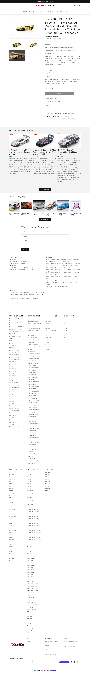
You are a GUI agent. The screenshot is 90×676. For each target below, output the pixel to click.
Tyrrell (10, 532)
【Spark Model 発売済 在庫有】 (34, 323)
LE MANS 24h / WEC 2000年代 (34, 528)
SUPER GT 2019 (30, 574)
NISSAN (65, 323)
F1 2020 (29, 486)
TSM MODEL (48, 344)
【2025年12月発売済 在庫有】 (33, 395)
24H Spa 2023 (30, 600)
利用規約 (45, 672)
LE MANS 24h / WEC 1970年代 (34, 535)
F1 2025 (29, 474)
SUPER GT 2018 (30, 576)
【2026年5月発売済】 (32, 374)
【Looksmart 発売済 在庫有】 (33, 328)
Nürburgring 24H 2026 (32, 604)
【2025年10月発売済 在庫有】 (33, 405)
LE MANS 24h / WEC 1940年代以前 (35, 541)
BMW (10, 486)
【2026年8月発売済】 (32, 360)
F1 (27, 472)
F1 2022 (29, 481)
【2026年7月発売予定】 (14, 366)
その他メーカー (48, 349)
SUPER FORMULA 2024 (32, 586)
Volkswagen (11, 537)
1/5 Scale (47, 490)
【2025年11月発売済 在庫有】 (33, 400)
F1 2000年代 (30, 490)
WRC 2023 (29, 553)
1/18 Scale (47, 483)
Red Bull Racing (12, 530)
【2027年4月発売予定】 (14, 345)
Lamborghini (12, 504)
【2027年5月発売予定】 (14, 343)
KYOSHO (47, 342)
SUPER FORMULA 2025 (32, 583)
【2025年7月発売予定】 (14, 394)
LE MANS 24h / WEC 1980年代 (34, 532)
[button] (22, 9)
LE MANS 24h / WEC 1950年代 (34, 539)
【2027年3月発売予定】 (14, 347)
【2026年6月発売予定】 (14, 368)
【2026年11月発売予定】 (14, 357)
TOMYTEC (47, 328)
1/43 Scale (47, 476)
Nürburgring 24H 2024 (32, 609)
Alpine (10, 476)
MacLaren (11, 514)
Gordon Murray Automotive (15, 555)
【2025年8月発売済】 (32, 416)
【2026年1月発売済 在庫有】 (33, 391)
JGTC (28, 579)
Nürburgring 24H (31, 602)
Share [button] (47, 105)
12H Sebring (30, 628)
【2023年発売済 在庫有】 (32, 456)
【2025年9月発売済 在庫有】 (33, 409)
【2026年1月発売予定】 (14, 380)
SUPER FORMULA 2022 (32, 590)
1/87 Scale (47, 472)
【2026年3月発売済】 (32, 384)
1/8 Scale (47, 488)
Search (28, 641)
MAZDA (65, 330)
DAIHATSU (66, 337)
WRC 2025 (29, 548)
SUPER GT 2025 (31, 560)
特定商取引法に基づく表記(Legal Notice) (52, 644)
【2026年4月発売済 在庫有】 (63, 214)
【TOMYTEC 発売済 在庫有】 (33, 346)
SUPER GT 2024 (31, 562)
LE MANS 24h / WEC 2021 (33, 521)
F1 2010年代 (30, 488)
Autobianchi (11, 539)
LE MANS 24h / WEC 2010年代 (34, 525)
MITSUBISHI (66, 332)
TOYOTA (66, 321)
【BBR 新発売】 (30, 349)
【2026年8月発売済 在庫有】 (14, 214)
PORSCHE (11, 523)
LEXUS (65, 319)
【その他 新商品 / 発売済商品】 (34, 353)
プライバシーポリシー (39, 672)
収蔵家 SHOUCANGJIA (50, 339)
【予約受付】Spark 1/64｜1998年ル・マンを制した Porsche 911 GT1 (20, 152)
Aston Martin (12, 479)
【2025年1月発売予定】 (14, 405)
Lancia (10, 507)
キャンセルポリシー (68, 672)
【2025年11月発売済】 (32, 402)
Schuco (47, 323)
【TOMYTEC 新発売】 (32, 342)
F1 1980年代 (30, 495)
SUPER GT (29, 555)
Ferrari (10, 495)
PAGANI (10, 521)
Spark (72, 116)
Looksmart (47, 321)
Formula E (29, 623)
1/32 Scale (47, 481)
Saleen (67, 116)
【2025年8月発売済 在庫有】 (33, 414)
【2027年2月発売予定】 (14, 350)
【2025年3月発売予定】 (14, 401)
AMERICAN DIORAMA (50, 332)
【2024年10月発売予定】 (14, 410)
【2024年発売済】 (31, 453)
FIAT (10, 497)
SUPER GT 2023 (31, 565)
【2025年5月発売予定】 (14, 399)
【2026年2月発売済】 (32, 388)
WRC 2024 (29, 551)
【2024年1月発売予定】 (14, 426)
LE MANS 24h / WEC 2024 (33, 514)
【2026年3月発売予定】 (14, 375)
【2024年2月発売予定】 (14, 424)
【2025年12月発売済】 (32, 398)
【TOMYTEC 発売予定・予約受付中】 (17, 331)
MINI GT (47, 326)
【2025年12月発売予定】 (14, 382)
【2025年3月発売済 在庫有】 (33, 437)
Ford (10, 500)
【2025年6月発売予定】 (14, 396)
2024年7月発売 (66, 113)
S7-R (62, 116)
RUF (10, 528)
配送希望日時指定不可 (69, 118)
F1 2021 (29, 483)
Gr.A (28, 632)
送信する (25, 249)
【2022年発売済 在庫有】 (32, 460)
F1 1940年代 (30, 504)
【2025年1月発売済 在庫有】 (33, 446)
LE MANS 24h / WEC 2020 (33, 523)
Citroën (10, 544)
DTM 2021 (29, 618)
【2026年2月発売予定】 (14, 378)
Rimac (10, 560)
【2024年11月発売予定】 (14, 408)
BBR (46, 335)
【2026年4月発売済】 (32, 379)
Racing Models (24, 672)
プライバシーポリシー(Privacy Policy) (52, 648)
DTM (28, 611)
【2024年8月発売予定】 (14, 415)
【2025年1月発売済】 (32, 449)
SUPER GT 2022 (30, 567)
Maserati (11, 546)
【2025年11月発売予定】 (14, 385)
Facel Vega (11, 558)
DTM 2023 (29, 614)
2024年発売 (74, 113)
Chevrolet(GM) (12, 493)
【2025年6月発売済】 (32, 426)
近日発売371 (59, 118)
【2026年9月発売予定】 (14, 361)
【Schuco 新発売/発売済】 (33, 330)
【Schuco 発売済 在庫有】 (33, 332)
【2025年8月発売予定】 (14, 391)
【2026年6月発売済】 (32, 370)
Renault (10, 525)
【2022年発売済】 (31, 463)
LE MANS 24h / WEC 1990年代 (34, 530)
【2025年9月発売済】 (32, 412)
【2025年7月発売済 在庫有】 (33, 419)
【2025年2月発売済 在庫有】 (33, 442)
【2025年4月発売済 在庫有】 (33, 433)
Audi (10, 481)
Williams (11, 535)
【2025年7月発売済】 (32, 421)
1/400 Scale (48, 493)
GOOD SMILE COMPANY (51, 330)
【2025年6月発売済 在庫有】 (33, 423)
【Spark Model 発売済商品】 (33, 321)
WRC (28, 544)
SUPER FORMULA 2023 (32, 588)
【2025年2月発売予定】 (14, 403)
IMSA (28, 625)
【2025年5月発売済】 (32, 430)
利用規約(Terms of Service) (51, 641)
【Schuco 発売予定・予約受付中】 (16, 326)
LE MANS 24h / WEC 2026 (33, 509)
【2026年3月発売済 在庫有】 (75, 214)
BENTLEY (11, 483)
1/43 (48, 113)
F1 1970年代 (30, 497)
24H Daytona (30, 630)
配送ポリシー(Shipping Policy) (70, 641)
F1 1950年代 (30, 502)
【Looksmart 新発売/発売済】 (33, 326)
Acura (10, 472)
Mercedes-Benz (12, 516)
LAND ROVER (12, 509)
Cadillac (11, 541)
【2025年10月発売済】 (32, 407)
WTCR (28, 593)
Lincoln (10, 511)
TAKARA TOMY (48, 337)
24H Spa (49, 116)
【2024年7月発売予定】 (14, 417)
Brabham (11, 488)
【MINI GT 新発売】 (31, 335)
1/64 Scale (47, 474)
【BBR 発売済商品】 (31, 351)
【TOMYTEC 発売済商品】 (33, 344)
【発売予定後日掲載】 (13, 340)
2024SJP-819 (58, 113)
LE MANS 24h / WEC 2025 (33, 511)
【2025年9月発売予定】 (14, 389)
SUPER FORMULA (31, 581)
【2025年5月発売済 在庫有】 (33, 428)
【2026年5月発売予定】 (14, 371)
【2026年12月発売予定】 (14, 354)
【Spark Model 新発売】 (32, 319)
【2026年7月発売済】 (32, 365)
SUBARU (65, 328)
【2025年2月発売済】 (32, 444)
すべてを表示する (45, 189)
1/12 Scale (47, 486)
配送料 (48, 38)
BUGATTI (11, 490)
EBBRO (46, 346)
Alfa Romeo (11, 474)
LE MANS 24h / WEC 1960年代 (34, 537)
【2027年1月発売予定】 (14, 352)
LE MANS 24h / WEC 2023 (33, 516)
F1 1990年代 (30, 493)
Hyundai (11, 502)
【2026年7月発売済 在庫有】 (26, 214)
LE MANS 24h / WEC (32, 507)
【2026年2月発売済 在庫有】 (33, 386)
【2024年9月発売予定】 (14, 412)
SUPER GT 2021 (30, 569)
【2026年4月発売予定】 (14, 373)
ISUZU (65, 335)
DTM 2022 (29, 616)
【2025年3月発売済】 (32, 439)
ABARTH (11, 548)
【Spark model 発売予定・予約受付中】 (17, 319)
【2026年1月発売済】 (32, 393)
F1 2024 (29, 476)
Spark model (48, 319)
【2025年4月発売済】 (32, 435)
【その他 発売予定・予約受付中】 (16, 336)
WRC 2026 (29, 546)
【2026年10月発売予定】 (14, 359)
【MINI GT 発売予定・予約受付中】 (16, 329)
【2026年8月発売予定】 (14, 364)
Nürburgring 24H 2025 (32, 607)
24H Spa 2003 (56, 116)
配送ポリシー (50, 672)
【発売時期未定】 (12, 338)
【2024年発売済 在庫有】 (32, 451)
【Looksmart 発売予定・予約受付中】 (16, 323)
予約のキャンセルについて (69, 646)
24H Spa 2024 (30, 597)
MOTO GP (29, 621)
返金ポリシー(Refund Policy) (70, 643)
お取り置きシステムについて (51, 654)
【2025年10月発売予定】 (14, 387)
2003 (52, 113)
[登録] (31, 661)
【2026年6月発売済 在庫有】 (38, 214)
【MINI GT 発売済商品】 (32, 337)
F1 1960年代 (30, 500)
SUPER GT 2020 (31, 572)
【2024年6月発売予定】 (14, 419)
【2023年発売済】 (31, 458)
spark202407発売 (51, 118)
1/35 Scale (47, 479)
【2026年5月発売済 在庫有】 (50, 214)
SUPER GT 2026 (31, 558)
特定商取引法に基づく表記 (58, 672)
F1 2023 (29, 479)
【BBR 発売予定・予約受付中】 (16, 333)
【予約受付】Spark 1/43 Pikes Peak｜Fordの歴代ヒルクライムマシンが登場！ (44, 152)
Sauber (10, 518)
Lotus (10, 553)
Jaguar (10, 551)
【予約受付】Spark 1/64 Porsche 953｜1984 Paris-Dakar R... (67, 152)
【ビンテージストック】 (32, 356)
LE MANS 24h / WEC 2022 (33, 518)
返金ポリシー (48, 651)
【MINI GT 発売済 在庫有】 (33, 339)
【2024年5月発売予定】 (14, 422)
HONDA (65, 326)
